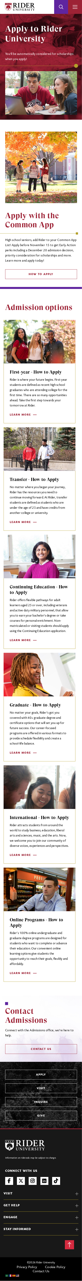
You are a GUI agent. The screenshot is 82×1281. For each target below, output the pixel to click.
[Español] (14, 1275)
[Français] (10, 1275)
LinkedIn (44, 1181)
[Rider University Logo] (25, 1145)
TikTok (56, 1181)
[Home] (20, 7)
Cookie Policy (55, 1267)
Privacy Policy (27, 1267)
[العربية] (7, 1275)
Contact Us (41, 1271)
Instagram (33, 1181)
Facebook (9, 1181)
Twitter (21, 1181)
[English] (18, 1275)
